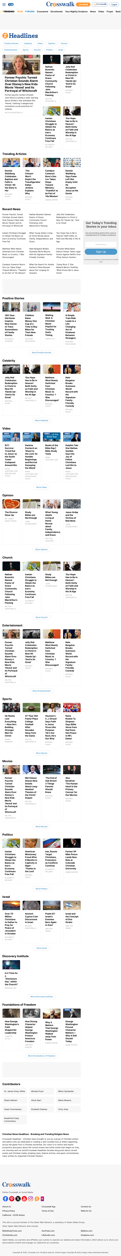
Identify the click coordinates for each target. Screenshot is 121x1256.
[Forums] (36, 1198)
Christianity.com (9, 1235)
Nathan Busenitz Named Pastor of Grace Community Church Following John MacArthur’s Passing (40, 220)
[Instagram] (30, 1198)
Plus (20, 11)
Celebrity (28, 43)
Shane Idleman (10, 1100)
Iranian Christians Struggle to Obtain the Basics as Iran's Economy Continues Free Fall (14, 237)
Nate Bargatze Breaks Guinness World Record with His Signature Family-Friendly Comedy (41, 253)
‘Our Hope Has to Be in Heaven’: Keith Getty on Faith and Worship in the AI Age (68, 237)
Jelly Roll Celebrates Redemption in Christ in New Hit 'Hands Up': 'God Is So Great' (67, 218)
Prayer (110, 11)
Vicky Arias (63, 1109)
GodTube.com (48, 1231)
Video (101, 11)
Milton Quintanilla (66, 1091)
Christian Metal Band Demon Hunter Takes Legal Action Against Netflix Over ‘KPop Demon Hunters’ (68, 253)
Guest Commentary (13, 1109)
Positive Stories (11, 43)
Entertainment (10, 50)
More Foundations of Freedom (41, 1056)
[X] (18, 1198)
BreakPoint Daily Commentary (11, 1119)
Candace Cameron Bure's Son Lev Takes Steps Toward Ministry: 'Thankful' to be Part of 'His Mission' (14, 268)
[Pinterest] (11, 1198)
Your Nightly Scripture (76, 11)
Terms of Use (48, 1211)
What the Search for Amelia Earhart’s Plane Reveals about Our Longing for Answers (41, 268)
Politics (49, 50)
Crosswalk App (48, 1206)
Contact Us (86, 1206)
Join (83, 4)
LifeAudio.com (48, 1235)
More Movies (42, 826)
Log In (114, 4)
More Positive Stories (41, 352)
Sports (26, 50)
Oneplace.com (87, 1235)
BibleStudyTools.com (12, 1231)
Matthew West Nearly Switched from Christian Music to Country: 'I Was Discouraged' (13, 253)
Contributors (11, 1084)
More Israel (42, 948)
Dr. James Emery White (14, 1091)
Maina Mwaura (64, 1100)
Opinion (51, 43)
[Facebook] (5, 1198)
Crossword (42, 11)
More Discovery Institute (41, 996)
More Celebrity (41, 420)
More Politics (42, 889)
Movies (37, 50)
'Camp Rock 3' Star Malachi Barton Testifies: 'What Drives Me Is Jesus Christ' (67, 268)
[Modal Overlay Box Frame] (101, 242)
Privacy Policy (8, 1211)
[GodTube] (43, 1198)
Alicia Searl (36, 1100)
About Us (6, 1206)
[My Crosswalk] (100, 4)
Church (64, 43)
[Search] (11, 4)
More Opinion (41, 549)
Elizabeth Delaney (39, 1109)
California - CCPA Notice (13, 1215)
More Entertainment (42, 691)
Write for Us (86, 1211)
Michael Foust (37, 1091)
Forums (30, 11)
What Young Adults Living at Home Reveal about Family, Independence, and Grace (41, 237)
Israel (60, 50)
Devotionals (56, 11)
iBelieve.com (86, 1231)
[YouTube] (24, 1198)
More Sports (41, 753)
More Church (42, 617)
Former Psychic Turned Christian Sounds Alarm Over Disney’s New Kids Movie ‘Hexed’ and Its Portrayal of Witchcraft (13, 220)
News (93, 11)
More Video (41, 487)
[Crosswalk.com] (60, 4)
